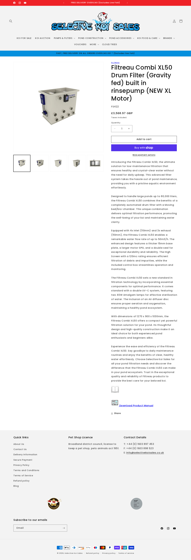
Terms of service (126, 553)
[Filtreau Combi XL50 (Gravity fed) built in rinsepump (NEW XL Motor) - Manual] (115, 393)
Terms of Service (23, 475)
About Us (18, 444)
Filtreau (115, 63)
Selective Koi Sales (74, 553)
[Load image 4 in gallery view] (76, 163)
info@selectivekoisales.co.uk (145, 452)
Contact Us (20, 449)
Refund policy (21, 480)
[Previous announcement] (63, 3)
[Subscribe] (63, 528)
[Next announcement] (127, 3)
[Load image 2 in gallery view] (40, 163)
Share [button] (117, 413)
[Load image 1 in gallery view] (21, 163)
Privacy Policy (21, 465)
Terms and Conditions (26, 470)
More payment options (144, 155)
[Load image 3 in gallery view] (58, 163)
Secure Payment (22, 459)
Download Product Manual (136, 405)
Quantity (115, 122)
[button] (10, 21)
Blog (16, 485)
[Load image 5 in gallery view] (95, 163)
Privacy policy (108, 553)
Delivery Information (25, 454)
